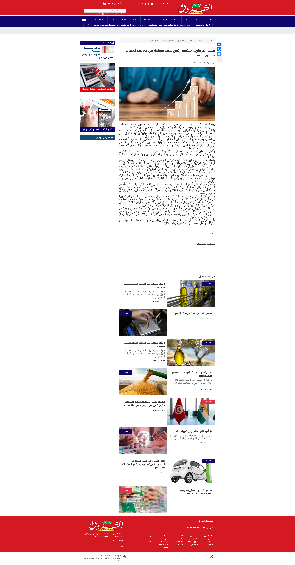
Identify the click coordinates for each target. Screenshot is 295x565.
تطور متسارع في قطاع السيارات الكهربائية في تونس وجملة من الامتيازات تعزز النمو (143, 464)
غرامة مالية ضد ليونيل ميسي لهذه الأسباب (191, 25)
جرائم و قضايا (163, 19)
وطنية (197, 19)
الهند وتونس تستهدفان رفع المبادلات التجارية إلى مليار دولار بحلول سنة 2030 (144, 403)
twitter (139, 4)
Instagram (155, 4)
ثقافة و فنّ (209, 539)
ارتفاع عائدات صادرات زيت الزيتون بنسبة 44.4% (144, 344)
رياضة (176, 19)
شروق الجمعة (193, 541)
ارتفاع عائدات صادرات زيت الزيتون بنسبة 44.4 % (144, 286)
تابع (122, 546)
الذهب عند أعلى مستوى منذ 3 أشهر (193, 313)
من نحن (112, 540)
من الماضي (194, 544)
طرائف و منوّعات (162, 541)
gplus (148, 4)
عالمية (123, 19)
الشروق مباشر (98, 19)
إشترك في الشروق (114, 3)
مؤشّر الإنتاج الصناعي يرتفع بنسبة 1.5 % (191, 431)
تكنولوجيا (149, 536)
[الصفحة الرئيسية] (196, 7)
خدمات (151, 539)
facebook (142, 4)
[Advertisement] (97, 175)
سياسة (209, 19)
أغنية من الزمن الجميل (163, 546)
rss (145, 4)
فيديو (112, 19)
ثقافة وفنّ (147, 19)
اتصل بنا (97, 14)
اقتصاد (135, 19)
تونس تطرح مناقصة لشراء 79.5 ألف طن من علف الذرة (192, 374)
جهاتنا (186, 19)
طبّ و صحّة (179, 541)
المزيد (84, 19)
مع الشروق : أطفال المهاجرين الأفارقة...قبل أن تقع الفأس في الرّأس (98, 52)
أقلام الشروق (208, 535)
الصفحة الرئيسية (208, 40)
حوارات (165, 539)
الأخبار (208, 25)
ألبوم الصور (194, 536)
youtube (152, 4)
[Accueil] (105, 525)
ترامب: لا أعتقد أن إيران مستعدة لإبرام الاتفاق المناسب (140, 25)
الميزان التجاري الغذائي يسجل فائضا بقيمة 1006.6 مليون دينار (194, 492)
